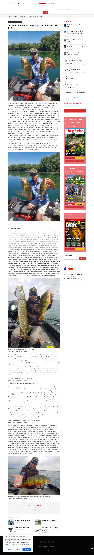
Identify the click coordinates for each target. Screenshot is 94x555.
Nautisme (61, 9)
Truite (48, 9)
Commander (80, 249)
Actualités (22, 9)
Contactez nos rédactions (42, 546)
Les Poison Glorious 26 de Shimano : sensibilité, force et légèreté (51, 529)
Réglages (9, 549)
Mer (39, 9)
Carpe (35, 9)
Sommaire (70, 157)
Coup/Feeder (54, 9)
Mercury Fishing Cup (70, 9)
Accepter (27, 549)
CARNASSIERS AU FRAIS (22, 520)
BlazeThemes (55, 550)
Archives (75, 160)
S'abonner (79, 157)
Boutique (45, 12)
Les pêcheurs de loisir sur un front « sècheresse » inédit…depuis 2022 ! (74, 61)
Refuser (18, 549)
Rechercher (68, 255)
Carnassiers (29, 9)
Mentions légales (53, 546)
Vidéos (77, 9)
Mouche (43, 9)
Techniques (18, 22)
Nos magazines (15, 9)
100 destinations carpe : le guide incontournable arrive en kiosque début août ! (75, 33)
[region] (18, 543)
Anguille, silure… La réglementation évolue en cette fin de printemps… (75, 86)
